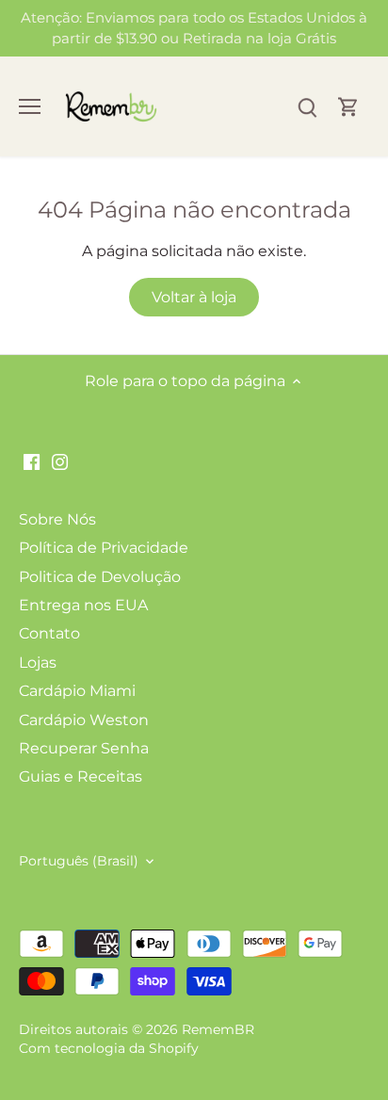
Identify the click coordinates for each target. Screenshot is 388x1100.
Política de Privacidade (103, 548)
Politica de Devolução (100, 577)
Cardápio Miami (77, 691)
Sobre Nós (57, 519)
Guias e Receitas (80, 776)
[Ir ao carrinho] (348, 107)
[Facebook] (32, 461)
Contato (49, 633)
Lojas (38, 662)
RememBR (218, 1029)
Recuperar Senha (84, 748)
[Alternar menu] (29, 106)
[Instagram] (60, 461)
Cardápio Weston (84, 720)
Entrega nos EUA (83, 605)
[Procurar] (307, 107)
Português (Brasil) (78, 861)
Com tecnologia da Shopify (109, 1048)
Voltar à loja (194, 297)
